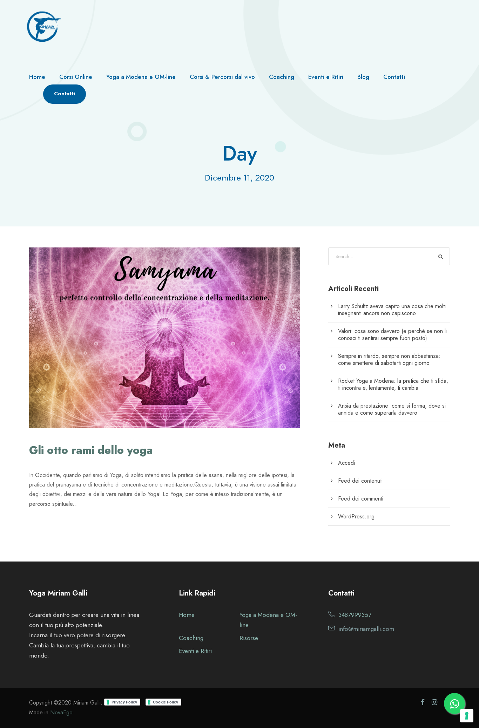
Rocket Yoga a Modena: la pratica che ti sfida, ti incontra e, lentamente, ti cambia (393, 384)
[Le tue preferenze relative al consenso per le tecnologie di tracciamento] (466, 715)
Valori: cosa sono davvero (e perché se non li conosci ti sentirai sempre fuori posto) (392, 334)
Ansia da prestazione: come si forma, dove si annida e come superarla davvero (392, 409)
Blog (363, 77)
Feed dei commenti (360, 499)
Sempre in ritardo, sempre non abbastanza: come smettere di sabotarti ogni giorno (389, 359)
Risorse (249, 638)
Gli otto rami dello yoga (91, 450)
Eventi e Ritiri (325, 77)
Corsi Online (75, 77)
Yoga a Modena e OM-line (141, 77)
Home (37, 77)
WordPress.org (356, 516)
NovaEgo (61, 712)
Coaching (281, 77)
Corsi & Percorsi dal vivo (222, 77)
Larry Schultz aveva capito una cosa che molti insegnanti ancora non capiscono (392, 309)
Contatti (394, 77)
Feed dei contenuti (360, 481)
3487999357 (354, 615)
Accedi (346, 463)
